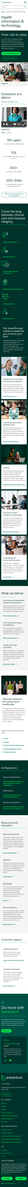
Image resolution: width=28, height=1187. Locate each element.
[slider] (6, 124)
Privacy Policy (5, 1174)
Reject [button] (21, 1178)
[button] (8, 1183)
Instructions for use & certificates (10, 1139)
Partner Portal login (6, 1153)
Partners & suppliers (7, 1112)
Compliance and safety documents (11, 1136)
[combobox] (14, 7)
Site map (3, 1156)
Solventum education (7, 1133)
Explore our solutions (9, 58)
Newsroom (4, 1121)
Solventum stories (6, 1130)
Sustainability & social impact (9, 1115)
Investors (3, 1109)
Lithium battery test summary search (11, 1142)
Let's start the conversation (11, 53)
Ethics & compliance (7, 1118)
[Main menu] (25, 2)
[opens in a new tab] (5, 1062)
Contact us (4, 1150)
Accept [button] (7, 1178)
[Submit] (25, 7)
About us (3, 1103)
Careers (3, 1106)
